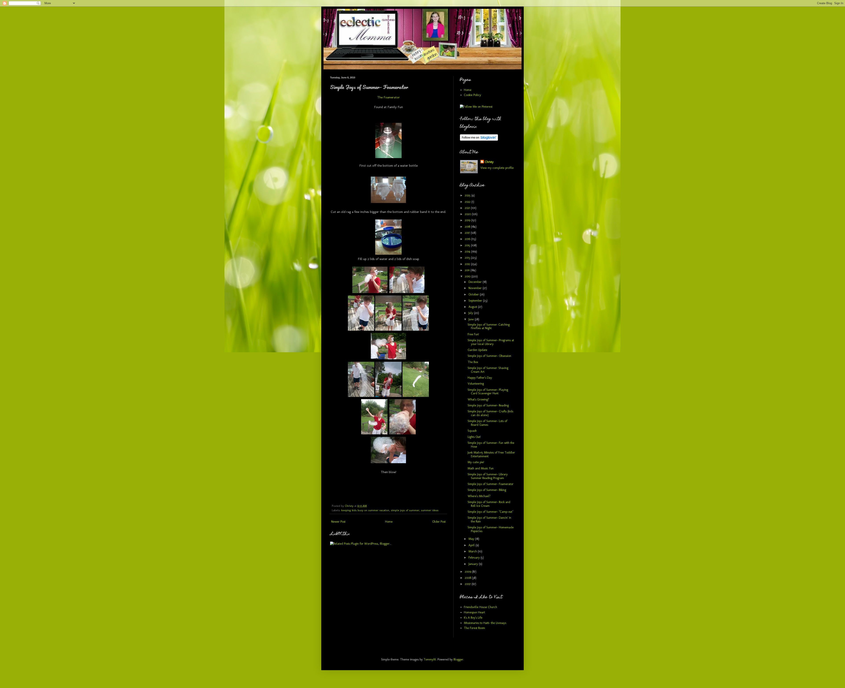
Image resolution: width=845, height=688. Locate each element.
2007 (468, 584)
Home (389, 522)
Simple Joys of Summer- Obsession (489, 356)
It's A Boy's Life (473, 618)
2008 (468, 578)
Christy (489, 162)
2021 (468, 208)
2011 (467, 270)
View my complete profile (497, 168)
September (475, 300)
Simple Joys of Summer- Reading (488, 405)
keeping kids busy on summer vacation (365, 510)
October (474, 294)
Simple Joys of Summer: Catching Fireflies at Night (489, 326)
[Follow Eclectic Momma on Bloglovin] (479, 140)
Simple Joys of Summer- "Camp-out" (490, 512)
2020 (468, 214)
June (471, 319)
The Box (473, 362)
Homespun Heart (474, 612)
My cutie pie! (476, 462)
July (471, 313)
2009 (468, 572)
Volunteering (476, 384)
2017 (468, 233)
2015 (468, 245)
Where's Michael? (479, 496)
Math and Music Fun (481, 468)
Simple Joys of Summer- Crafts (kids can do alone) (490, 413)
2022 (468, 202)
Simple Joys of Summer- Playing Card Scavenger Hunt (488, 391)
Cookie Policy (472, 95)
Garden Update (477, 350)
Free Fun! (473, 334)
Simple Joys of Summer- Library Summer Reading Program (488, 476)
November (475, 288)
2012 (468, 264)
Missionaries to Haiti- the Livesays (485, 623)
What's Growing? (478, 399)
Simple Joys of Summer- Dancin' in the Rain (489, 519)
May (471, 539)
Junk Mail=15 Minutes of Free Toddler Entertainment (491, 454)
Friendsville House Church (480, 607)
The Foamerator (388, 97)
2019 (468, 220)
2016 (468, 239)
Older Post (439, 522)
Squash (472, 431)
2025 (468, 195)
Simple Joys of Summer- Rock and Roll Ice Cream (489, 504)
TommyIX (430, 659)
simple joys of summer (405, 510)
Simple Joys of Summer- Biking (487, 490)
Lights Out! (474, 437)
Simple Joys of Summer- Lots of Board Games (487, 423)
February (474, 557)
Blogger (458, 659)
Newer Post (338, 522)
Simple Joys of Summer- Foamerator (490, 484)
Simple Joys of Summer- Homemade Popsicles (491, 529)
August (473, 307)
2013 (468, 258)
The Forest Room (474, 628)
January (473, 564)
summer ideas (430, 510)
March (473, 551)
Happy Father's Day (480, 378)
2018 (468, 227)
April (472, 545)
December (475, 282)
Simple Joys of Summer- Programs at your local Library (491, 342)
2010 (468, 276)
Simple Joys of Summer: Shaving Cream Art (488, 370)
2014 (468, 251)
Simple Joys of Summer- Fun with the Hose (491, 444)
